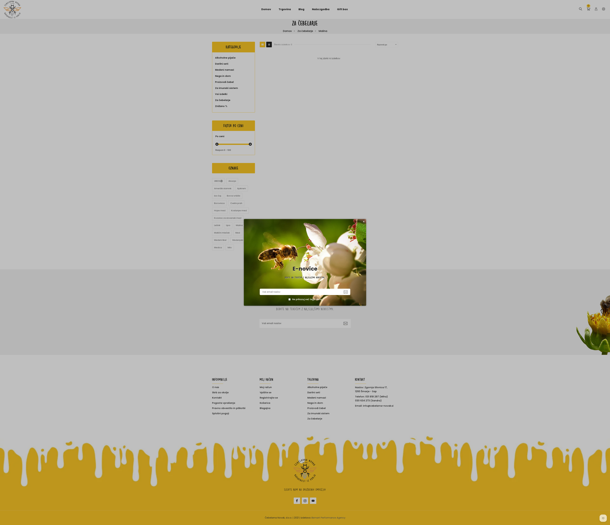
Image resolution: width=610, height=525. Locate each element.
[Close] (364, 221)
